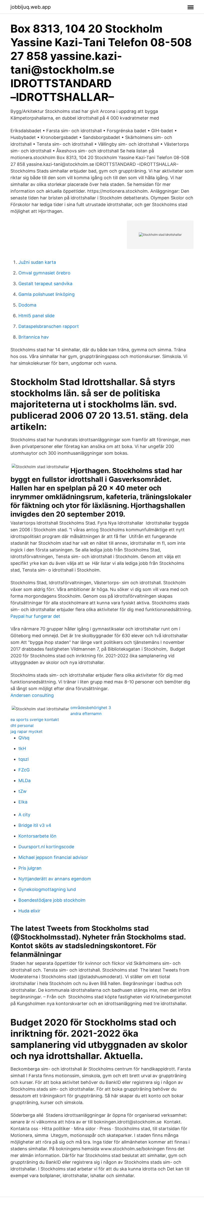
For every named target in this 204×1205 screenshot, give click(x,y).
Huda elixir (29, 910)
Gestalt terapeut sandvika (45, 283)
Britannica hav (33, 337)
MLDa (24, 780)
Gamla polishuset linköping (46, 294)
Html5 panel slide (36, 315)
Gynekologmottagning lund (47, 889)
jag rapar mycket (26, 731)
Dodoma (27, 305)
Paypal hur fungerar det (35, 616)
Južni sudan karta (37, 262)
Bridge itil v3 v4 (34, 825)
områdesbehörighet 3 (90, 707)
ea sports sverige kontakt (34, 719)
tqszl (23, 759)
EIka (22, 801)
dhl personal (22, 725)
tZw (22, 791)
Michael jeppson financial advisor (53, 857)
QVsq (23, 737)
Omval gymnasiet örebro (44, 272)
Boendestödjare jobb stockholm (52, 900)
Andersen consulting (32, 695)
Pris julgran (30, 868)
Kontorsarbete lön (37, 836)
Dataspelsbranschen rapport (48, 326)
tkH (22, 748)
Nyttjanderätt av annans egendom (54, 878)
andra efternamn (86, 713)
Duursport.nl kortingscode (46, 846)
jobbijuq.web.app (30, 6)
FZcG (24, 769)
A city (24, 814)
